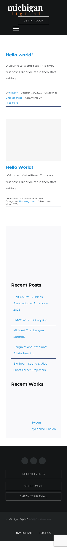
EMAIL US (45, 532)
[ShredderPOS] (31, 398)
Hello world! (19, 54)
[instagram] (33, 460)
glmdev (13, 92)
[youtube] (42, 460)
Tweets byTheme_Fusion (44, 426)
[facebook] (24, 460)
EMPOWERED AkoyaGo (30, 320)
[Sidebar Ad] (33, 232)
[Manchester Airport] (44, 407)
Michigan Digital (18, 519)
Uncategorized (14, 97)
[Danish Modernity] (17, 407)
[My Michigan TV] (17, 398)
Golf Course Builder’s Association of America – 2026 (30, 303)
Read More (12, 102)
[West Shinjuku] (31, 407)
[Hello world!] (33, 140)
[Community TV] (44, 398)
